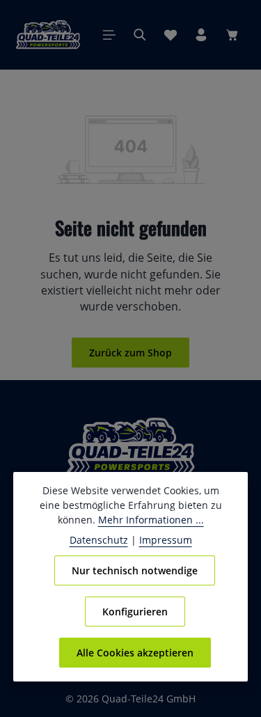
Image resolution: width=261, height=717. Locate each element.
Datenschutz (99, 539)
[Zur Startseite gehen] (48, 35)
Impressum (165, 539)
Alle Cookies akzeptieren (135, 652)
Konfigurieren (135, 611)
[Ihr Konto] (201, 35)
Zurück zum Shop (130, 352)
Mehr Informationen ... (151, 519)
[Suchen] (140, 35)
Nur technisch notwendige (135, 570)
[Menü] (109, 35)
